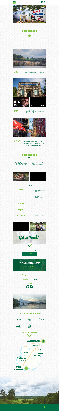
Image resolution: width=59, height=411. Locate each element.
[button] (20, 2)
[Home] (43, 407)
